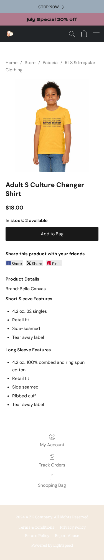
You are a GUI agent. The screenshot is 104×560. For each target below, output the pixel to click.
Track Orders (52, 465)
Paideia (50, 62)
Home (11, 62)
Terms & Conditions (36, 527)
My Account (52, 445)
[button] (10, 34)
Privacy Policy (73, 527)
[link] (52, 7)
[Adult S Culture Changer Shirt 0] (52, 125)
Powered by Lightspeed (52, 545)
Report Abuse (67, 535)
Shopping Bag (52, 485)
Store (30, 62)
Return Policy (37, 535)
